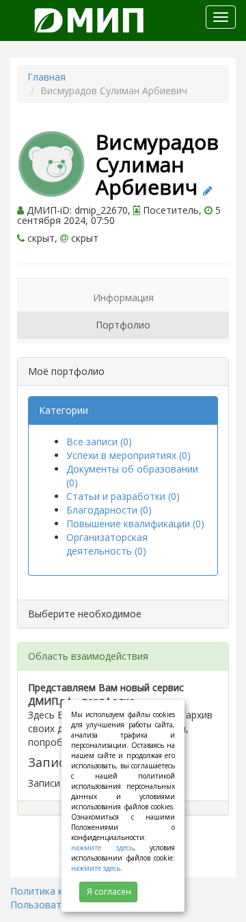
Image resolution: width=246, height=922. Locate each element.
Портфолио (123, 324)
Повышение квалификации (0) (135, 523)
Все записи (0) (99, 441)
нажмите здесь (102, 847)
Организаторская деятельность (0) (107, 544)
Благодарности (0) (109, 509)
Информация (123, 297)
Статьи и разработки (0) (123, 496)
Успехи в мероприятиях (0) (128, 455)
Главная (46, 76)
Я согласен (109, 891)
